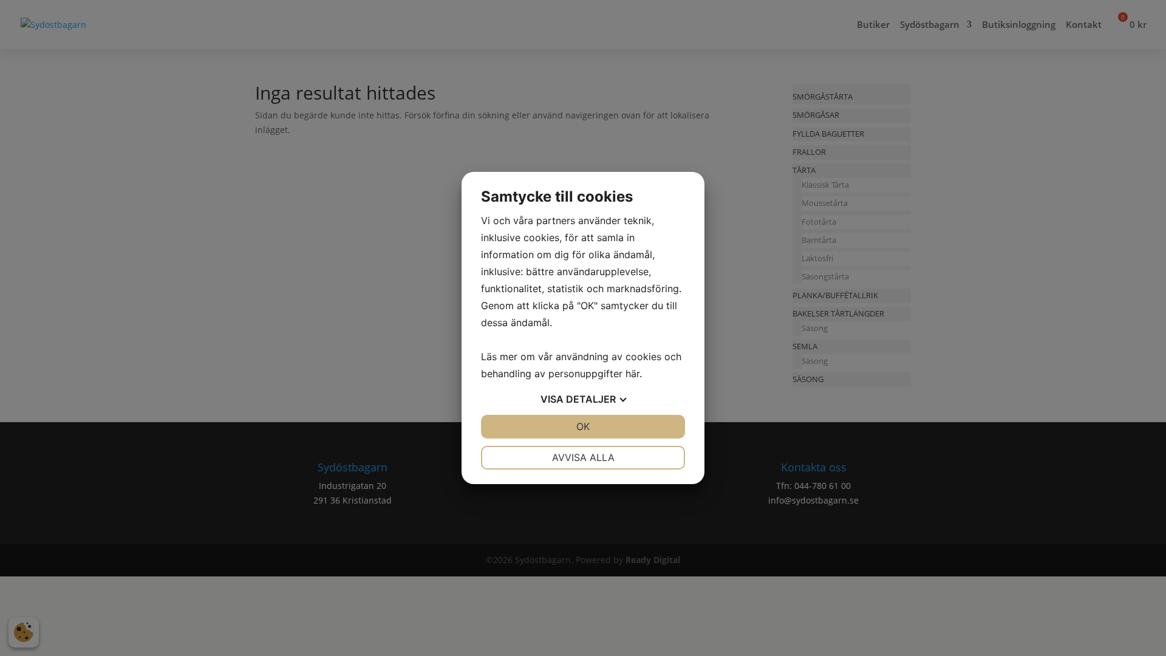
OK (583, 426)
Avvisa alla (583, 457)
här (632, 373)
